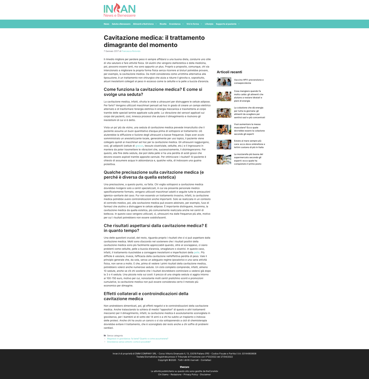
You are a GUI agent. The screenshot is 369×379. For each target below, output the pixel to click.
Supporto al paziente (226, 24)
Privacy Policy (191, 374)
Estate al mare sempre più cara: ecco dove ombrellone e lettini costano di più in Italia (249, 144)
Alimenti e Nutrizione (143, 24)
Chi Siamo (163, 374)
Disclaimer (205, 374)
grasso (139, 145)
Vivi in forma (193, 24)
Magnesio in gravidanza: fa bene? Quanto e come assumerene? (137, 338)
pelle (196, 252)
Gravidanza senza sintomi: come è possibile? (129, 342)
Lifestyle (209, 24)
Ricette (163, 24)
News (106, 24)
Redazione (176, 374)
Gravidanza (174, 24)
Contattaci (206, 360)
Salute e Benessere (121, 24)
